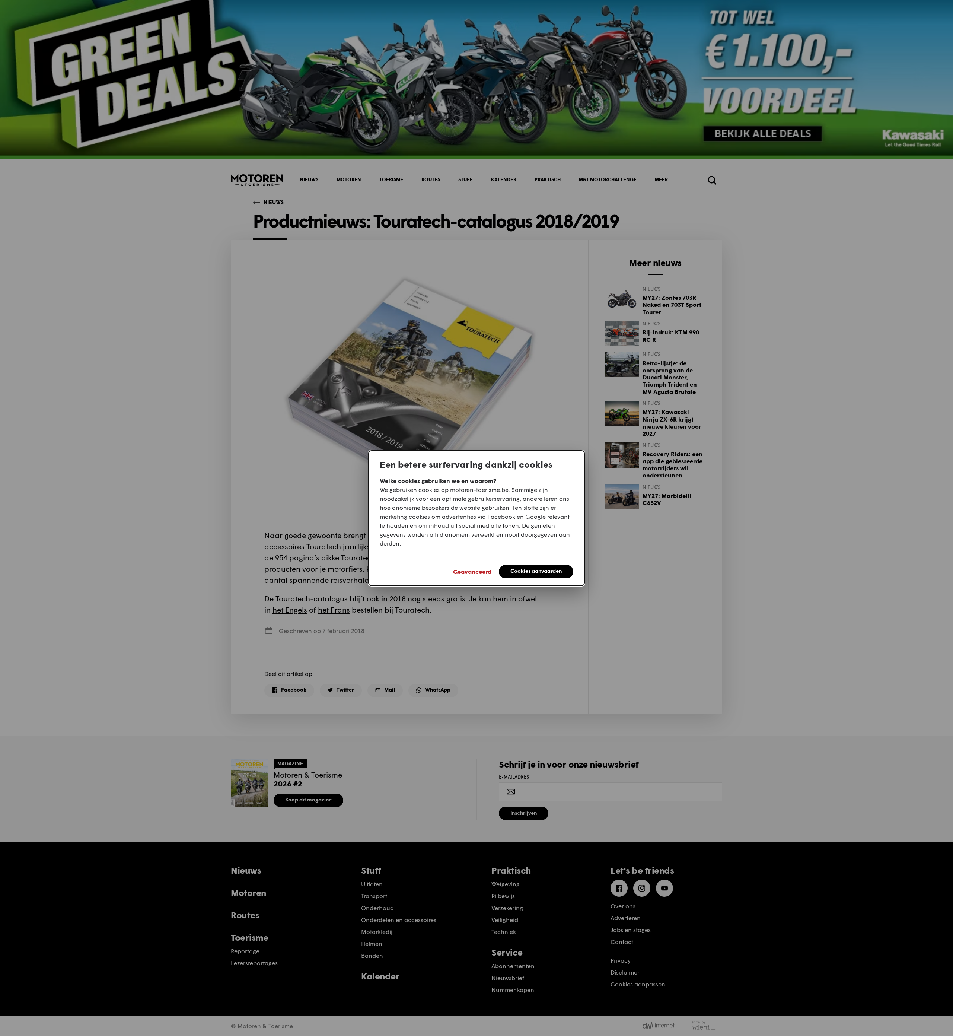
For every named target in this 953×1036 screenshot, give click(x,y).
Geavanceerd (472, 571)
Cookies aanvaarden (536, 571)
